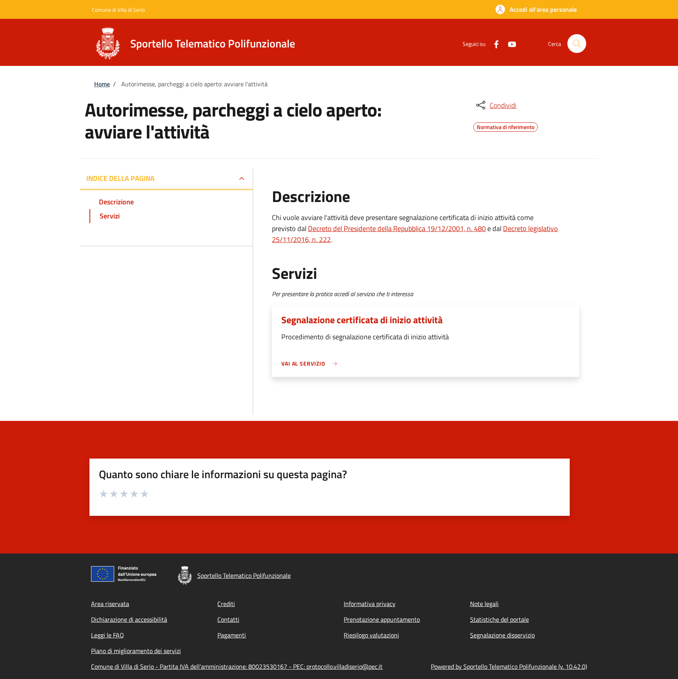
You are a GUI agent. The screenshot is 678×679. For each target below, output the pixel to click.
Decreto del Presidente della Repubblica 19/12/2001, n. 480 (397, 228)
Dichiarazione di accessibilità (129, 619)
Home (102, 84)
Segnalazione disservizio (502, 635)
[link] (311, 363)
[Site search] (576, 43)
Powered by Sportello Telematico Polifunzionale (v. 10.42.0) (509, 666)
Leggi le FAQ (107, 635)
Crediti (226, 603)
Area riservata (110, 603)
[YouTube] (509, 43)
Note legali (484, 603)
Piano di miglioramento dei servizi (136, 650)
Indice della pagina (120, 178)
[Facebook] (493, 43)
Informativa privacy (370, 603)
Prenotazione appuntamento (382, 619)
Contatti (228, 619)
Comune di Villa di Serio (118, 9)
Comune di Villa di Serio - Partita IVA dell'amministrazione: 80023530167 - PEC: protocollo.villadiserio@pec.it (237, 666)
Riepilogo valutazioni (371, 635)
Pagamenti (231, 635)
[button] (536, 9)
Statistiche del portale (499, 619)
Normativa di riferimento (505, 126)
